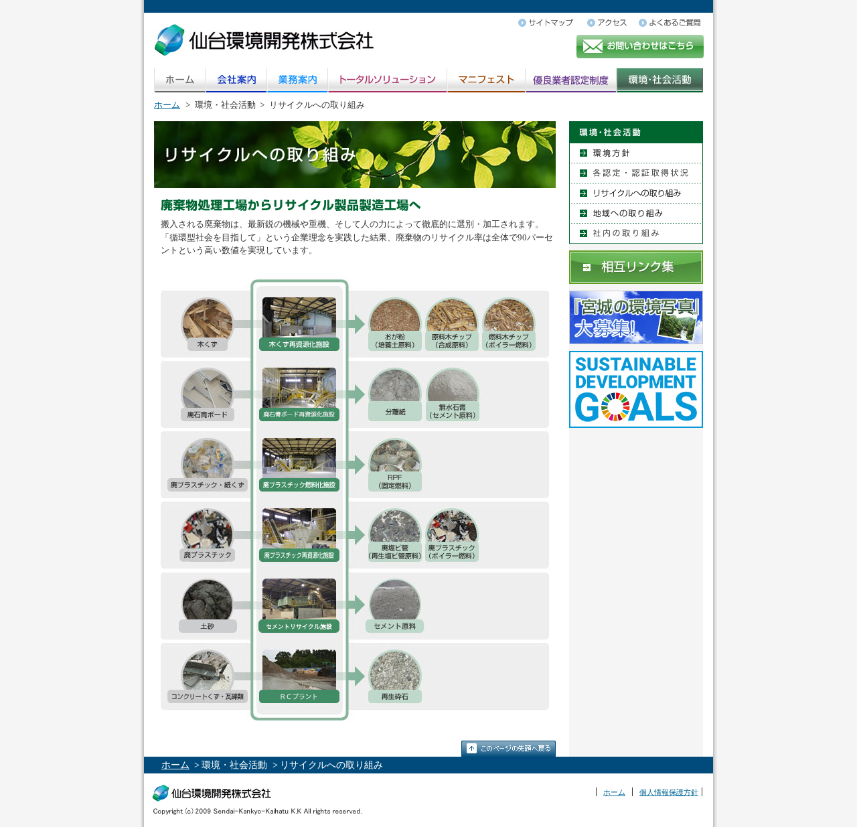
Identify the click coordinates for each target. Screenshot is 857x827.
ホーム (167, 105)
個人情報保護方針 (668, 792)
